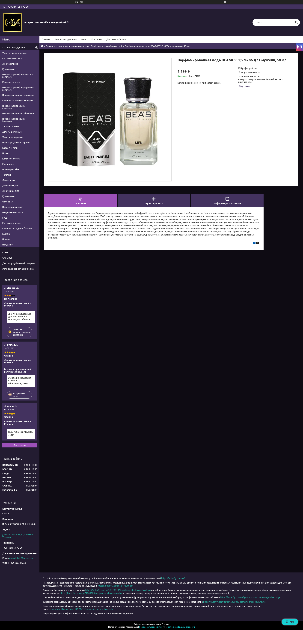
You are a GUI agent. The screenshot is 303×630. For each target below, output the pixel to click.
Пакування (7, 244)
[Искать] (296, 22)
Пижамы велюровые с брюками (13, 120)
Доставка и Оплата (116, 39)
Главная (46, 39)
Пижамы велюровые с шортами (13, 107)
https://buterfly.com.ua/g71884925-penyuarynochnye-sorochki (91, 593)
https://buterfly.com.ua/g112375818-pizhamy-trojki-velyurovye (234, 602)
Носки (5, 153)
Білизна (6, 234)
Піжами (6, 239)
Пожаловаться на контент (151, 627)
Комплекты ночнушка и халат (17, 100)
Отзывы (7, 257)
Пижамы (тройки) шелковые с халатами (17, 75)
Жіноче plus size (10, 191)
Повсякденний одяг (12, 207)
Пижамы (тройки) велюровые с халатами (18, 88)
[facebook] (254, 243)
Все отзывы (20, 445)
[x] (257, 243)
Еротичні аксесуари (12, 58)
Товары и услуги (53, 46)
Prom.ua (165, 624)
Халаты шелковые (12, 132)
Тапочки (6, 175)
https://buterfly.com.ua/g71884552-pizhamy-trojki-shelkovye (250, 597)
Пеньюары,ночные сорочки (16, 142)
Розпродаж (8, 164)
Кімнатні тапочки (11, 82)
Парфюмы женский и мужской (106, 46)
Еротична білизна (11, 223)
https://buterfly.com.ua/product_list (115, 585)
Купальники (8, 69)
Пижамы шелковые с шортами (18, 95)
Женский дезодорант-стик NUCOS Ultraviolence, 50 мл (20, 381)
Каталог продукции (65, 39)
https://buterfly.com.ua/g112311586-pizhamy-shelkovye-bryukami (118, 590)
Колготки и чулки (11, 158)
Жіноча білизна (10, 64)
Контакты (97, 39)
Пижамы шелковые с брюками (18, 113)
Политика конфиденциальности (180, 627)
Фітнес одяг (8, 180)
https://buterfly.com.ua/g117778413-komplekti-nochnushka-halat (81, 609)
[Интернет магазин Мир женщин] (12, 22)
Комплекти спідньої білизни (17, 228)
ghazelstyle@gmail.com (21, 558)
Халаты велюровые (12, 137)
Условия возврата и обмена (18, 268)
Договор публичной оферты (18, 263)
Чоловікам (7, 201)
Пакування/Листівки (12, 212)
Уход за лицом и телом (77, 46)
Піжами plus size (10, 169)
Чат (292, 622)
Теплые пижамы (10, 126)
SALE (4, 218)
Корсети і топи (10, 148)
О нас (84, 39)
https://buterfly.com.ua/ (173, 578)
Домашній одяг (10, 185)
